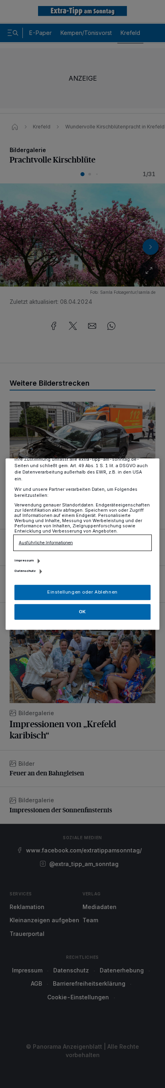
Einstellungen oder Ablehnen (82, 592)
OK (82, 611)
